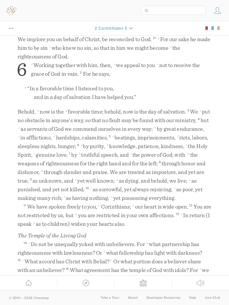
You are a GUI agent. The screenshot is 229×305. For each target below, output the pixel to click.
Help (192, 298)
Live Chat (212, 298)
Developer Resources (163, 298)
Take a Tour (109, 298)
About (133, 298)
